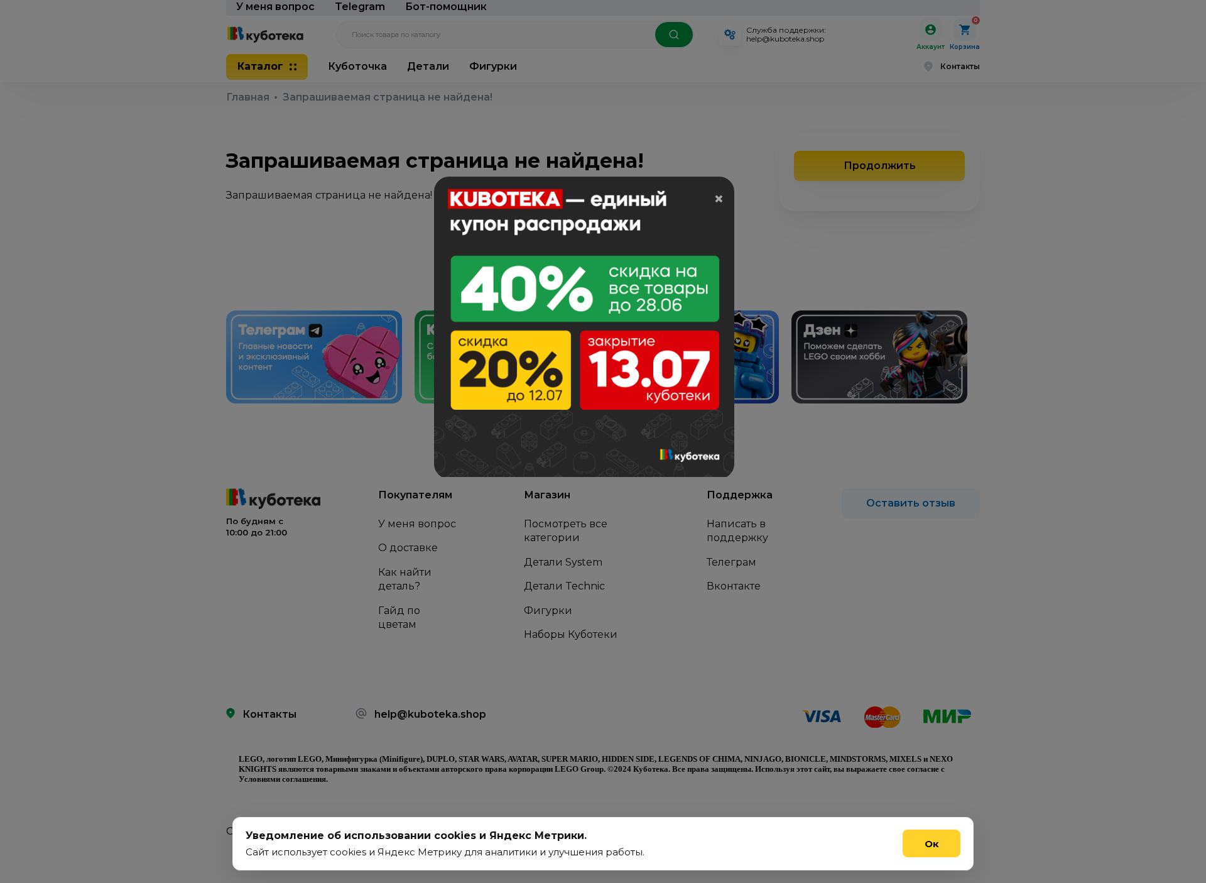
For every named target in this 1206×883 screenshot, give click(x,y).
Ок (932, 844)
